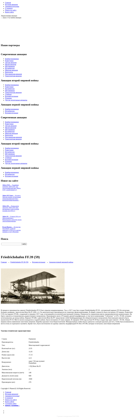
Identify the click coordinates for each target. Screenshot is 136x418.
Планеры (8, 98)
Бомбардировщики (12, 59)
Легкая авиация (10, 62)
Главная (8, 2)
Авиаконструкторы (12, 6)
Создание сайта (10, 403)
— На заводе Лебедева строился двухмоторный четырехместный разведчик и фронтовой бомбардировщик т (11, 198)
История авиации (11, 4)
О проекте (9, 8)
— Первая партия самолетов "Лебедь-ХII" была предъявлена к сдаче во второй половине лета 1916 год (10, 208)
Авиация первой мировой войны (61, 262)
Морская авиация (11, 70)
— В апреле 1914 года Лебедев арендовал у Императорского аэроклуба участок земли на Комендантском (11, 219)
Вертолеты (9, 72)
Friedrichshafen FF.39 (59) (19, 262)
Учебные (8, 94)
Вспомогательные (11, 96)
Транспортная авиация (13, 76)
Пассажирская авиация (13, 74)
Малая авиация (10, 64)
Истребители (10, 68)
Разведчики (9, 61)
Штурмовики (10, 66)
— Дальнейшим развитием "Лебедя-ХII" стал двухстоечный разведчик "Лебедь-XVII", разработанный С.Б (11, 187)
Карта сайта (9, 12)
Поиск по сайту (10, 10)
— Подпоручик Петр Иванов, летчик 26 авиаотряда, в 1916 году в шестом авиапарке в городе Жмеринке (11, 229)
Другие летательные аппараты (16, 100)
